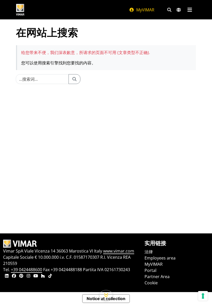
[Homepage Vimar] (20, 9)
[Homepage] (70, 244)
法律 (149, 252)
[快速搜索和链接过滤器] (169, 10)
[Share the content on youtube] (35, 276)
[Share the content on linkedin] (6, 276)
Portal (150, 270)
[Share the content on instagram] (28, 276)
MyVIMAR (144, 10)
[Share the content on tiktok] (50, 276)
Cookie (151, 283)
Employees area (160, 258)
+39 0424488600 (26, 269)
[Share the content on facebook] (14, 276)
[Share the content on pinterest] (21, 276)
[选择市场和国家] (178, 10)
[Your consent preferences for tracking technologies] (203, 296)
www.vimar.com (118, 251)
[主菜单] (189, 10)
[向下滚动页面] (106, 295)
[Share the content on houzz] (43, 276)
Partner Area (157, 276)
